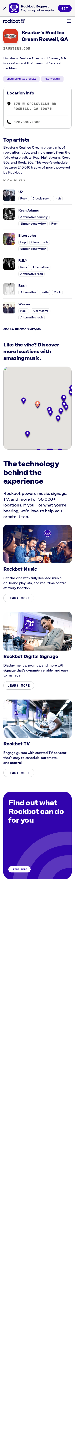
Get (64, 8)
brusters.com (16, 48)
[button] (37, 404)
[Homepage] (14, 21)
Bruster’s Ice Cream (21, 79)
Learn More (19, 598)
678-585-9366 (27, 122)
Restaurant (52, 79)
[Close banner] (4, 8)
